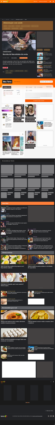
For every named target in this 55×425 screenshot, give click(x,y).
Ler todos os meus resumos (38, 100)
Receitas (8, 346)
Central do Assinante (43, 1)
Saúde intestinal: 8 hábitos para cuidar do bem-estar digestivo (43, 293)
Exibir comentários (14, 57)
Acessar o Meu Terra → (17, 81)
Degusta (12, 19)
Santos (7, 206)
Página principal (6, 1)
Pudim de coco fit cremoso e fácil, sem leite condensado (15, 356)
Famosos (7, 221)
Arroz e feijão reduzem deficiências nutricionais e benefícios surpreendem (17, 293)
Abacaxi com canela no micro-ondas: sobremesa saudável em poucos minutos (13, 322)
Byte (7, 236)
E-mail (50, 1)
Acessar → (10, 114)
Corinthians (8, 229)
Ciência (7, 244)
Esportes (35, 346)
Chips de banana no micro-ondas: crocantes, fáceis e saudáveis (41, 322)
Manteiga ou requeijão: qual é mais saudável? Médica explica (12, 284)
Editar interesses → (49, 86)
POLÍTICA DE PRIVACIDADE (37, 416)
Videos (26, 19)
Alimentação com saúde (19, 19)
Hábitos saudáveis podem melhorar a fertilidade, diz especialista (40, 267)
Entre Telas (35, 236)
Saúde (44, 61)
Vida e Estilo (7, 19)
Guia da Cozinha (8, 72)
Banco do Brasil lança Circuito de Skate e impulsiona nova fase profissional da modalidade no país (44, 348)
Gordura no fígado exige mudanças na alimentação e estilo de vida (14, 301)
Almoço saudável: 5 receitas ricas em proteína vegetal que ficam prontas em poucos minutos (16, 348)
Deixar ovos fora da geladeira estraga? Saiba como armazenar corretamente (13, 340)
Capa (3, 19)
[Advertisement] (36, 302)
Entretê (34, 229)
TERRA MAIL (35, 1)
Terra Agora (45, 69)
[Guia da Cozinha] (5, 67)
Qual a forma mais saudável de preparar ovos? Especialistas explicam (12, 267)
